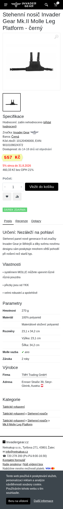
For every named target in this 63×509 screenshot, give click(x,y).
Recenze (21, 221)
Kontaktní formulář (14, 460)
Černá (15, 136)
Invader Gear (21, 132)
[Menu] (6, 5)
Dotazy (36, 221)
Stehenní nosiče (37, 413)
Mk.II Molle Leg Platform (17, 424)
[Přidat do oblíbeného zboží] (7, 197)
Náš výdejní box (33, 464)
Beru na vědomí (18, 501)
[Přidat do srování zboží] (17, 197)
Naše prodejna (12, 464)
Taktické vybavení (14, 406)
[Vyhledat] (46, 4)
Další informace (43, 500)
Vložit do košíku (41, 187)
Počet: (7, 178)
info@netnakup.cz (17, 451)
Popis (8, 221)
